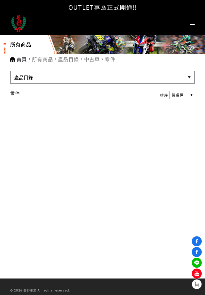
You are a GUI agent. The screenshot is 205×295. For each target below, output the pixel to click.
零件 (110, 59)
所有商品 (42, 59)
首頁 (21, 59)
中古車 (92, 59)
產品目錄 (68, 59)
